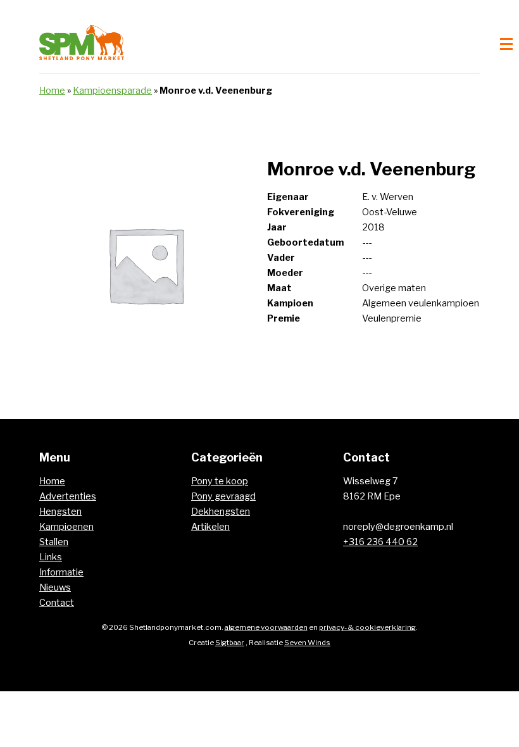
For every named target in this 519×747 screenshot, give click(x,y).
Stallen (53, 542)
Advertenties (67, 496)
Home (52, 90)
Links (50, 557)
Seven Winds (307, 642)
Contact (56, 602)
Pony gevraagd (223, 496)
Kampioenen (66, 526)
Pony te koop (219, 481)
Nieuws (55, 587)
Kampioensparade (112, 90)
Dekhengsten (220, 511)
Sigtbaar (229, 642)
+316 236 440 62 (380, 542)
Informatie (61, 572)
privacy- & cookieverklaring (367, 627)
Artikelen (210, 526)
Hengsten (60, 511)
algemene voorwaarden (266, 627)
